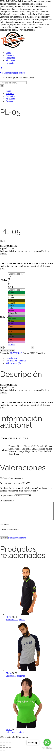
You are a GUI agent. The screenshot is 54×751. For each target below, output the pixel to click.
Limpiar (11, 344)
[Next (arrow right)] (4, 750)
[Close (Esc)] (1, 747)
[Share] (4, 747)
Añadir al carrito (7, 350)
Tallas (4, 280)
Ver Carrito (5, 73)
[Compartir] (7, 742)
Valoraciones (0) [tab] (13, 363)
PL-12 (9, 617)
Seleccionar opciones (15, 619)
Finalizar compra (17, 73)
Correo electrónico (9, 529)
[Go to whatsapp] (47, 742)
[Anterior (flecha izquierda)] (1, 745)
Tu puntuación (7, 495)
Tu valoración (7, 500)
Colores (4, 317)
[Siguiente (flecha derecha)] (4, 745)
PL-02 (9, 729)
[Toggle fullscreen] (7, 747)
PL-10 (9, 673)
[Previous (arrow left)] (1, 750)
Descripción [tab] (11, 358)
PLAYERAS (16, 353)
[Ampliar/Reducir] (1, 742)
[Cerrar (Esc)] (10, 742)
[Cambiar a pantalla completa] (4, 742)
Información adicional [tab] (16, 360)
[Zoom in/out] (10, 747)
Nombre (4, 524)
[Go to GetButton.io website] (47, 748)
